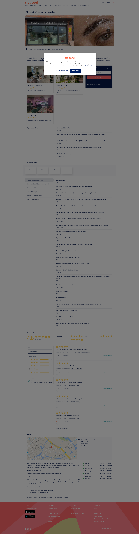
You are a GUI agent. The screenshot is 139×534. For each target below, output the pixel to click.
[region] (70, 64)
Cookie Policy (89, 66)
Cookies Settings (62, 70)
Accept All (75, 70)
